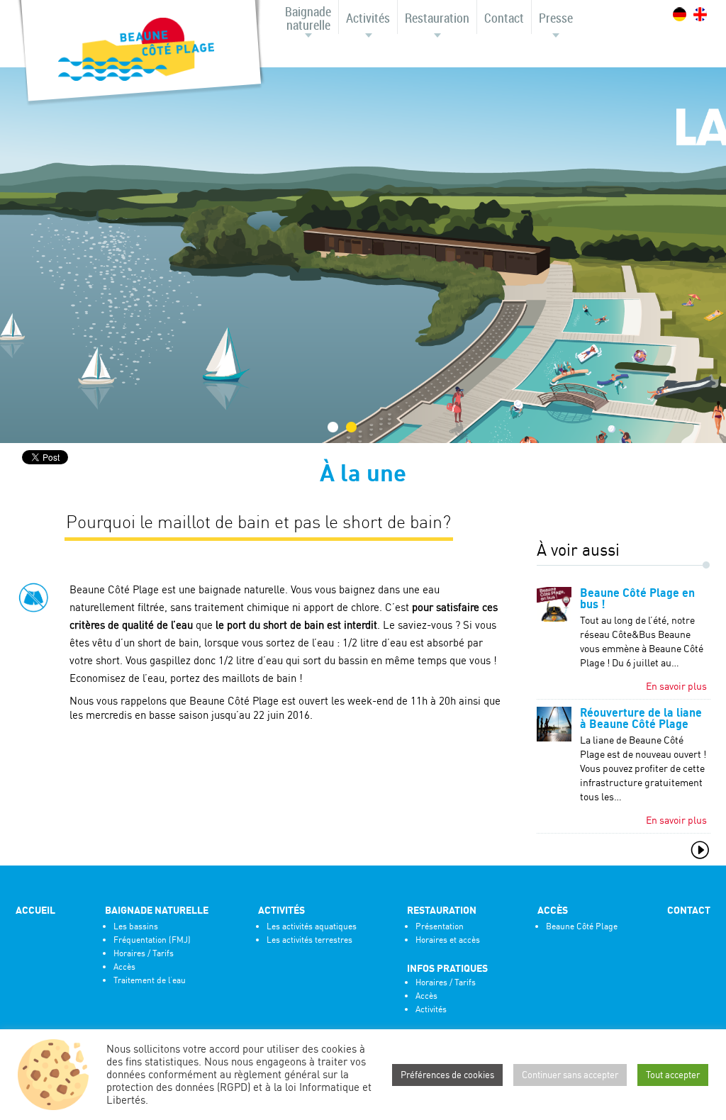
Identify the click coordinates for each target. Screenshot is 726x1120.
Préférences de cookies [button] (447, 1074)
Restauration (437, 17)
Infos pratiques (447, 968)
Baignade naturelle (308, 18)
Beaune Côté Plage (582, 926)
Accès (124, 966)
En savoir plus (676, 686)
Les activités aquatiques (312, 926)
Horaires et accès (447, 939)
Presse (556, 17)
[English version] (700, 14)
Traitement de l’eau (149, 980)
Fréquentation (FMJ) (152, 939)
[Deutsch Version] (679, 14)
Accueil (35, 910)
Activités (368, 17)
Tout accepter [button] (673, 1074)
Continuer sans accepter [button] (570, 1074)
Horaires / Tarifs (143, 953)
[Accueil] (136, 50)
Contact (504, 17)
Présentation (439, 926)
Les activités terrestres (309, 939)
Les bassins (135, 926)
